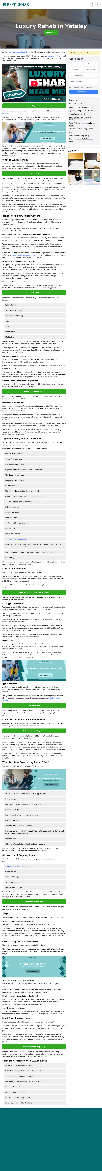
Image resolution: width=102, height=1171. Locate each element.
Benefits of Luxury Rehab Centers (81, 107)
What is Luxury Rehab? (77, 104)
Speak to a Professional (34, 902)
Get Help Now (34, 705)
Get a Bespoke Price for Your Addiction (34, 592)
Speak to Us (34, 173)
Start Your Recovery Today (79, 135)
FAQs (71, 132)
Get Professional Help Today (34, 1046)
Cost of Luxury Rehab (77, 114)
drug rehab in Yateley (54, 56)
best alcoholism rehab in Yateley (25, 255)
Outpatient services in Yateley (16, 866)
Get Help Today (34, 106)
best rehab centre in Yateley (17, 52)
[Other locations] (92, 4)
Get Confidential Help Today (34, 731)
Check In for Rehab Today (34, 391)
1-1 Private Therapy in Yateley (16, 539)
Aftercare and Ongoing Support (81, 129)
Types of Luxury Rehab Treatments (82, 110)
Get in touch (51, 32)
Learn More (34, 293)
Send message (83, 91)
